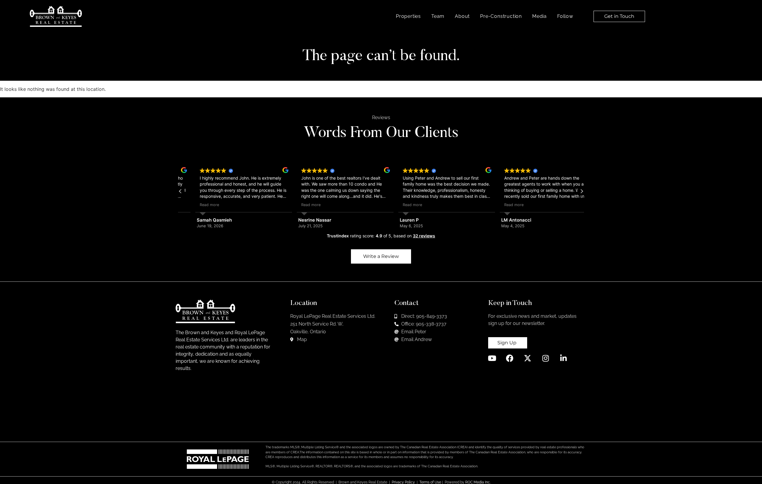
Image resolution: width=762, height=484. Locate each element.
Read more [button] (194, 205)
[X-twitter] (527, 358)
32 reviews (424, 235)
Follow (565, 16)
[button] (581, 191)
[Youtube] (492, 358)
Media (539, 16)
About (462, 16)
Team (437, 16)
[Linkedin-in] (563, 358)
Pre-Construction (501, 16)
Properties (408, 16)
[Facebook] (509, 358)
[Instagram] (545, 358)
